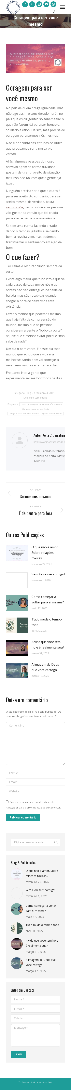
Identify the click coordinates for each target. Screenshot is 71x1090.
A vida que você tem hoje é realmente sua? (48, 644)
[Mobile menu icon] (62, 7)
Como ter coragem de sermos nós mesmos (41, 404)
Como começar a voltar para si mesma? (48, 599)
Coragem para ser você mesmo (24, 413)
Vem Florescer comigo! (48, 574)
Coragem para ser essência (35, 409)
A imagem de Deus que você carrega (45, 667)
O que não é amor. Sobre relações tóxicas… (45, 552)
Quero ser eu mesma (52, 413)
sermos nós (14, 207)
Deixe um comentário (35, 397)
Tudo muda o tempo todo (47, 622)
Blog (28, 393)
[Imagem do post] (17, 553)
